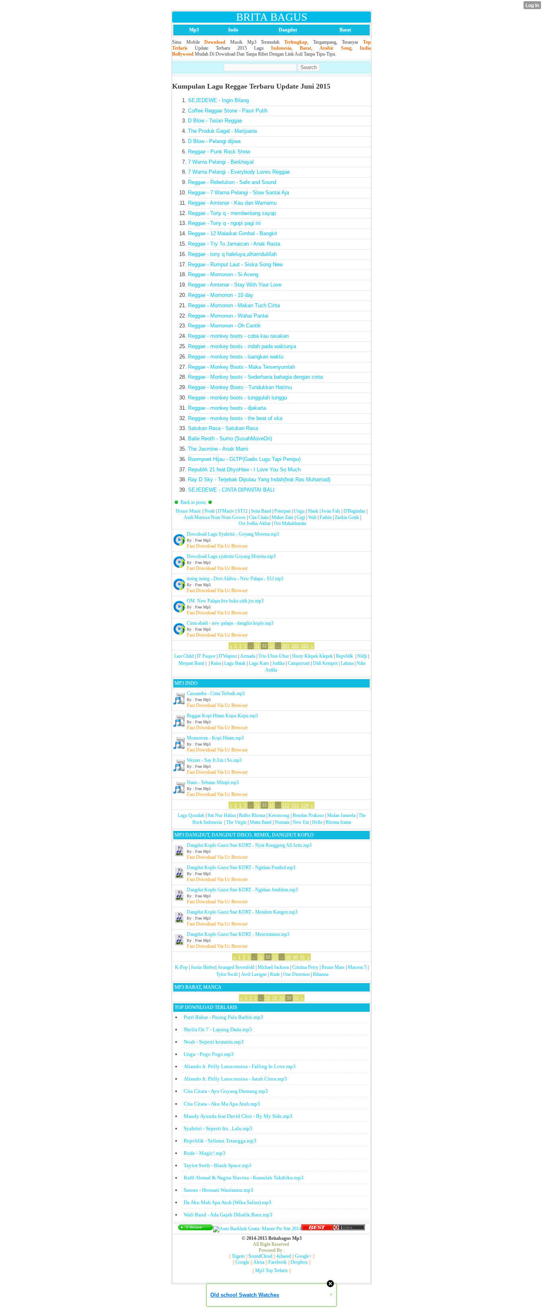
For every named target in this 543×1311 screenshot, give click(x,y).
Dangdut (288, 30)
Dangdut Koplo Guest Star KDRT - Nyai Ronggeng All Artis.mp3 (249, 845)
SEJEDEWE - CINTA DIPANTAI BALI (231, 490)
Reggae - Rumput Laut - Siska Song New (235, 264)
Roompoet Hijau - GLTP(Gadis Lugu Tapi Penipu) (244, 459)
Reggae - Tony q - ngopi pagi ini (224, 223)
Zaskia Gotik (347, 517)
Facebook (277, 1262)
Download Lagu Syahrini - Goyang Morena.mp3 (233, 534)
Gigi (301, 517)
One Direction (296, 974)
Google (242, 1262)
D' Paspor (206, 656)
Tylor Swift (227, 974)
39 (288, 957)
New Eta (301, 822)
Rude (275, 974)
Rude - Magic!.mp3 (204, 1153)
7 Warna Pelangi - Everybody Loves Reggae (239, 172)
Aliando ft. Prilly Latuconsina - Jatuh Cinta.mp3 (235, 1079)
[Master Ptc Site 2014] (257, 1229)
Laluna (347, 663)
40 (295, 957)
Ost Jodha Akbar (255, 523)
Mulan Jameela (341, 815)
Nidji (362, 656)
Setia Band (261, 511)
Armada (247, 656)
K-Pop (181, 967)
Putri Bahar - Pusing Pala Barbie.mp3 (223, 1017)
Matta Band (261, 822)
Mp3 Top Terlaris (271, 1270)
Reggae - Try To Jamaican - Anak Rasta (234, 244)
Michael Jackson (273, 967)
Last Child (184, 656)
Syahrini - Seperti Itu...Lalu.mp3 (218, 1128)
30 (274, 997)
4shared (283, 1256)
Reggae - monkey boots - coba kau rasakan (238, 336)
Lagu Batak (235, 663)
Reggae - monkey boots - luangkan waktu (235, 357)
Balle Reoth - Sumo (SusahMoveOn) (230, 439)
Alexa (258, 1262)
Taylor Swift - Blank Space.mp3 (218, 1165)
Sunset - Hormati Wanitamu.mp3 (218, 1190)
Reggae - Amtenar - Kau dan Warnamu (232, 203)
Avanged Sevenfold (235, 967)
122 (285, 805)
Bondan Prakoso (308, 815)
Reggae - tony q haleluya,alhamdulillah (232, 254)
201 (285, 645)
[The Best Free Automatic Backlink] (317, 1229)
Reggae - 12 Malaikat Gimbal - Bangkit (232, 233)
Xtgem (238, 1256)
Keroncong (278, 815)
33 (271, 645)
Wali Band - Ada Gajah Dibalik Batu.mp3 (228, 1215)
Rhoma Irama (338, 822)
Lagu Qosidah (191, 815)
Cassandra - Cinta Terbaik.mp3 (216, 693)
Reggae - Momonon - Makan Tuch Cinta (234, 305)
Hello (317, 822)
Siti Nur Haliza (222, 815)
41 (302, 957)
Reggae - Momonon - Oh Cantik (224, 326)
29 (267, 997)
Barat (345, 30)
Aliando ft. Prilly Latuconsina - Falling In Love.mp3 (240, 1066)
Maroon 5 (357, 967)
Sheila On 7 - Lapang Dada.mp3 (218, 1029)
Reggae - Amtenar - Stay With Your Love (234, 285)
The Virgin (236, 822)
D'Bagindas (354, 511)
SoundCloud (260, 1256)
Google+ (303, 1256)
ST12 (242, 511)
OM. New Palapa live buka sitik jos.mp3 (225, 601)
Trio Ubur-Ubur (273, 656)
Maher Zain (282, 517)
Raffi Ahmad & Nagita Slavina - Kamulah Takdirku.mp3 (244, 1178)
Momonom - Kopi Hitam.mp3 (215, 738)
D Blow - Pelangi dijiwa (214, 141)
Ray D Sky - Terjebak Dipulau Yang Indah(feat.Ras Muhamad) (259, 479)
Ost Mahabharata (290, 523)
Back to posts (193, 502)
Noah (209, 511)
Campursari (299, 663)
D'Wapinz (228, 656)
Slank (313, 511)
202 (295, 645)
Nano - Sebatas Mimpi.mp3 (213, 782)
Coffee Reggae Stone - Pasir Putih (228, 111)
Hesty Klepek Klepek (312, 656)
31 (257, 645)
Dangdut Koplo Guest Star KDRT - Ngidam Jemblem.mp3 (242, 890)
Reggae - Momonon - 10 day (220, 295)
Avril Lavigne (254, 974)
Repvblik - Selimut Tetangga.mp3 (220, 1141)
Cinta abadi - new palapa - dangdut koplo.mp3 (230, 623)
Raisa (216, 663)
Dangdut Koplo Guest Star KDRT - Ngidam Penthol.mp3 (241, 867)
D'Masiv (226, 511)
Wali (312, 517)
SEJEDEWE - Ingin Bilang (218, 100)
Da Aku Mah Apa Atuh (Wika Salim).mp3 (228, 1202)
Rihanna (320, 974)
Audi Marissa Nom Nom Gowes (215, 517)
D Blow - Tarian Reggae (215, 121)
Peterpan (282, 511)
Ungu (299, 511)
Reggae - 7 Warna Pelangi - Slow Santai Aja (238, 193)
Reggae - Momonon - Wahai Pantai (228, 316)
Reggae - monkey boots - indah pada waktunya (242, 346)
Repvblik (344, 656)
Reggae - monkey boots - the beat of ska (235, 418)
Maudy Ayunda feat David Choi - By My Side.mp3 (238, 1116)
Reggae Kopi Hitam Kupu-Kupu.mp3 (222, 715)
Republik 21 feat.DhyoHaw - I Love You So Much (244, 470)
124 (304, 805)
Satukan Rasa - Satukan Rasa (223, 428)
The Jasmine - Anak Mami (218, 449)
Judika (278, 663)
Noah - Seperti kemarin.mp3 (214, 1042)
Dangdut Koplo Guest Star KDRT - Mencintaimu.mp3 (238, 934)
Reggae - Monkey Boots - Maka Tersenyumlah (241, 367)
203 (304, 645)
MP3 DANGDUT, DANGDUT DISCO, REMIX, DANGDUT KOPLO (244, 835)
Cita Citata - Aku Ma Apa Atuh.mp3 (222, 1104)
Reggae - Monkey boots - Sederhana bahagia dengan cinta (255, 377)
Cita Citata (258, 517)
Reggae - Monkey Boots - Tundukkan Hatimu (240, 387)
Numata (282, 822)
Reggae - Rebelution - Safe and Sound (232, 182)
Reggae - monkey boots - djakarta (227, 408)
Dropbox (299, 1262)
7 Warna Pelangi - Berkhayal (221, 162)
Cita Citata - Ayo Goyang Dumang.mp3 (226, 1091)
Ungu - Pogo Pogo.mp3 (209, 1054)
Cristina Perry (305, 967)
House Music (188, 511)
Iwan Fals (331, 511)
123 (295, 805)
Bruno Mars (333, 967)
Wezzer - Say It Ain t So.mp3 (214, 760)
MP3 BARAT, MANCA (198, 987)
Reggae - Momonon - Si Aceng (223, 274)
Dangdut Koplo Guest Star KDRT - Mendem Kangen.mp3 (242, 912)
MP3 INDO (186, 683)
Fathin (326, 517)
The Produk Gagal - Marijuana (222, 131)
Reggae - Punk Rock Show (219, 152)
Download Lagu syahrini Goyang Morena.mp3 (231, 556)
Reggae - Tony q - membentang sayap (232, 213)
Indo (233, 30)
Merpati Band (191, 663)
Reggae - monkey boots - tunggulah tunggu (237, 398)
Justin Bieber (203, 967)
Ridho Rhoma (252, 815)
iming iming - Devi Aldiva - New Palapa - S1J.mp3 (235, 578)
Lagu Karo (259, 663)
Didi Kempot (325, 663)
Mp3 (194, 30)
